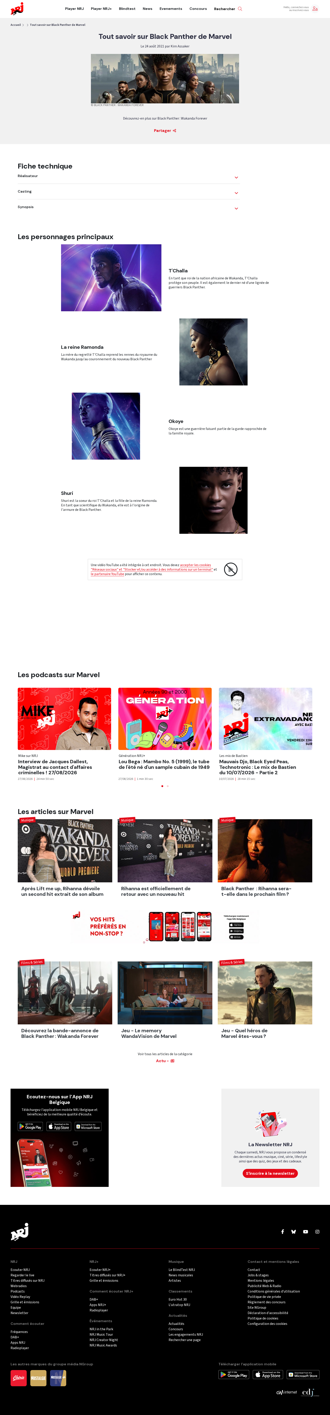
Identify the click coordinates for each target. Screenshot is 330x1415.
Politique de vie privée (264, 1297)
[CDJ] (309, 1392)
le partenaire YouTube (107, 574)
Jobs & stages (258, 1275)
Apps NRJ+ (98, 1305)
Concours (198, 9)
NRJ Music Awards (103, 1345)
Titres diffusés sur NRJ (27, 1280)
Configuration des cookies (267, 1324)
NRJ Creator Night (104, 1340)
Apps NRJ (18, 1342)
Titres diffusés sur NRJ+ (107, 1275)
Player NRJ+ (101, 9)
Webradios (19, 1286)
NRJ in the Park (101, 1329)
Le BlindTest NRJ (182, 1270)
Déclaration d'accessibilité (268, 1313)
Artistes (175, 1280)
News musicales (181, 1275)
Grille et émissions (25, 1302)
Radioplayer (20, 1348)
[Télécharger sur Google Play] (30, 1126)
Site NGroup (257, 1307)
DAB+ (15, 1337)
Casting (25, 191)
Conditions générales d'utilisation (274, 1291)
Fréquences (19, 1332)
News (147, 9)
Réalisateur (28, 176)
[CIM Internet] (287, 1392)
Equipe (16, 1307)
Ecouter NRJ (20, 1270)
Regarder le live (22, 1275)
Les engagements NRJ (186, 1334)
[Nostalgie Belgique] (38, 1377)
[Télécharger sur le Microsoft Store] (88, 1126)
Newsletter (19, 1313)
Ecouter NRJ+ (100, 1270)
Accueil (16, 25)
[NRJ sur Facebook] (282, 1232)
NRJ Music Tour (101, 1334)
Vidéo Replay (20, 1297)
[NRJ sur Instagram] (317, 1232)
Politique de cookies (263, 1318)
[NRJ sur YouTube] (305, 1232)
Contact (254, 1270)
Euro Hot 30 (178, 1299)
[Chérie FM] (19, 1377)
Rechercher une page (185, 1340)
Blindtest (127, 9)
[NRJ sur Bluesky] (293, 1232)
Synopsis (26, 207)
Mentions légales (261, 1280)
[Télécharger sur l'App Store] (58, 1126)
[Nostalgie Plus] (58, 1377)
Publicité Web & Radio (264, 1286)
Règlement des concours (267, 1302)
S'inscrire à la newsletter (270, 1173)
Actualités (176, 1324)
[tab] (162, 786)
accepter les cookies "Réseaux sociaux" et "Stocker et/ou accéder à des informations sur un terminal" (152, 567)
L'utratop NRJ (179, 1305)
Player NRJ (74, 9)
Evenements (171, 9)
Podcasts (18, 1291)
